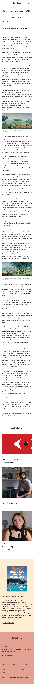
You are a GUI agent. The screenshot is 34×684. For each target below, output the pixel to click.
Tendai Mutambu (8, 506)
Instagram (25, 664)
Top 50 (3, 669)
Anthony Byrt (19, 17)
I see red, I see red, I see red (13, 459)
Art (3, 24)
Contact (14, 662)
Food (3, 664)
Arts (3, 667)
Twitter (24, 669)
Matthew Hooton (8, 462)
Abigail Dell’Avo (7, 549)
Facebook (24, 667)
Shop (4, 672)
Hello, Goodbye (8, 546)
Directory (29, 3)
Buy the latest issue (8, 622)
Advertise (14, 664)
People (3, 543)
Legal (13, 667)
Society (4, 662)
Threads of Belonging (10, 503)
